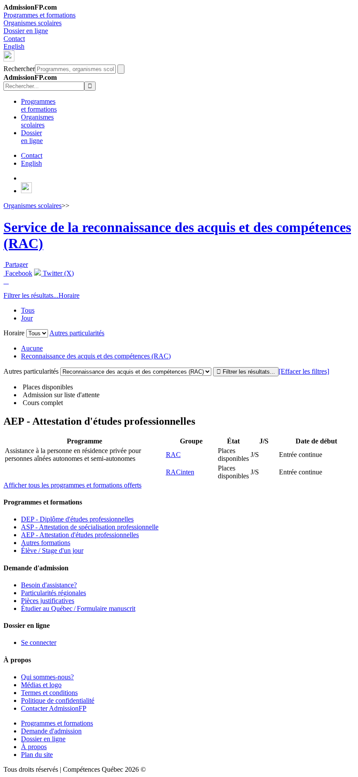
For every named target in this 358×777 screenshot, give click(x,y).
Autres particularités (76, 333)
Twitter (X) (57, 273)
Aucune (32, 348)
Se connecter (38, 642)
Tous (27, 310)
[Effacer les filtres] (304, 371)
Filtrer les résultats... (31, 295)
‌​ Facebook (17, 273)
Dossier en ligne (25, 30)
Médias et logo (41, 684)
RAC (173, 454)
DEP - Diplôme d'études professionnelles (77, 519)
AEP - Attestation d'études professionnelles (80, 534)
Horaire (69, 295)
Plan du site (37, 754)
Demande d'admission (51, 731)
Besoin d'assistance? (49, 585)
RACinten (180, 472)
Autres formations (45, 542)
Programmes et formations (39, 15)
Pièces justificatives (47, 600)
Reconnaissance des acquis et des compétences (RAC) (96, 356)
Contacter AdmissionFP (53, 708)
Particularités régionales (53, 592)
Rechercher (19, 68)
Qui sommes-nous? (47, 677)
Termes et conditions (49, 692)
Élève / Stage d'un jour (52, 550)
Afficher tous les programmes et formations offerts (72, 485)
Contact (14, 38)
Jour (27, 318)
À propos (34, 746)
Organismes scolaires (32, 23)
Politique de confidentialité (57, 700)
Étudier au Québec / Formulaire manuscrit (78, 608)
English (13, 46)
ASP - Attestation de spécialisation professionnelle (89, 527)
